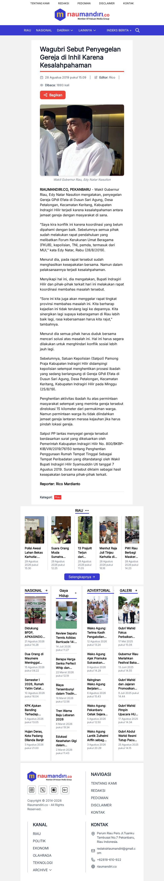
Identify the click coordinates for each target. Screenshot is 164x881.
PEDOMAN (84, 2)
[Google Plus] (65, 790)
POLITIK (39, 841)
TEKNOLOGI (43, 863)
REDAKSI (63, 2)
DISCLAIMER (107, 2)
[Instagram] (31, 790)
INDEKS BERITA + (119, 30)
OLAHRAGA (42, 855)
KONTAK (128, 2)
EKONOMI (41, 848)
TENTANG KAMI (40, 2)
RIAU (27, 30)
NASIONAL (44, 30)
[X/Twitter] (42, 790)
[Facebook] (54, 790)
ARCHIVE (40, 870)
